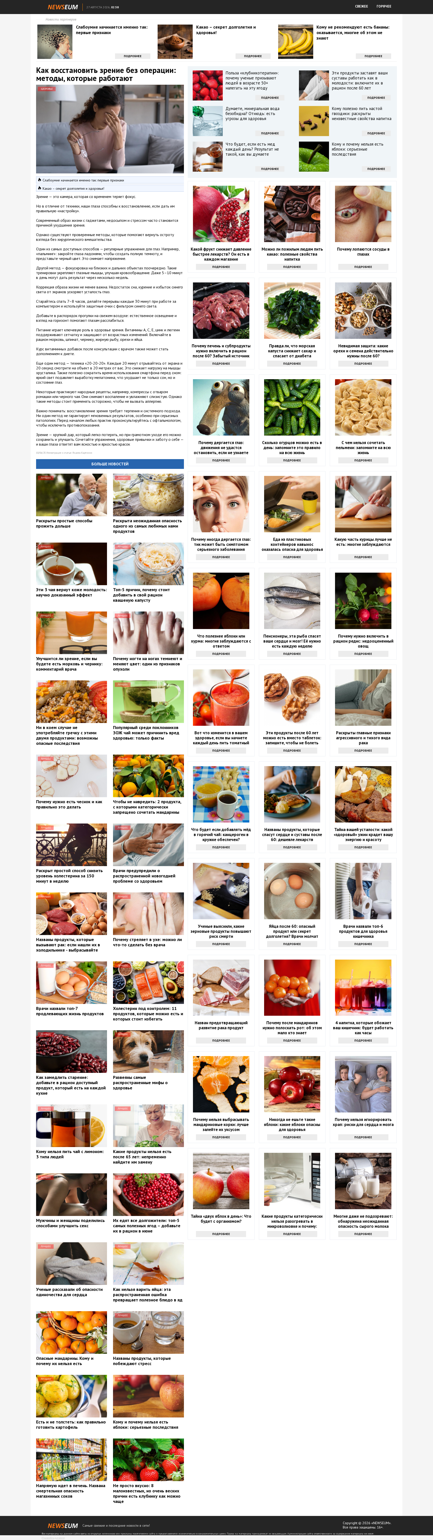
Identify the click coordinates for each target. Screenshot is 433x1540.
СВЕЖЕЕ (361, 6)
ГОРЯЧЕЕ (384, 6)
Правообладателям (53, 1537)
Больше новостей (110, 463)
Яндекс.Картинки (82, 452)
